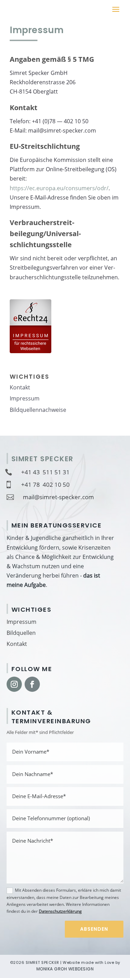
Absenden (94, 929)
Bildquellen (21, 633)
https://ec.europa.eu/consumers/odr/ (59, 188)
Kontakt (17, 644)
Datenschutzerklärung (60, 911)
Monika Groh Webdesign (65, 969)
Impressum (21, 622)
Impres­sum (25, 398)
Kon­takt (20, 387)
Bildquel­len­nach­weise (38, 410)
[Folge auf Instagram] (14, 684)
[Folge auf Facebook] (32, 684)
